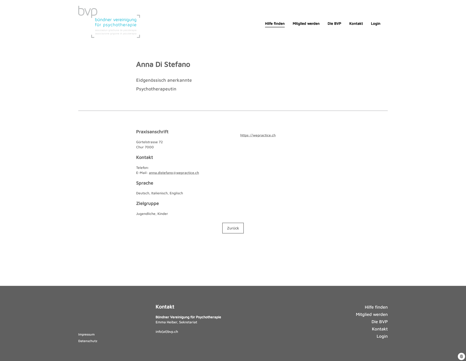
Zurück (233, 228)
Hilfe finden (275, 23)
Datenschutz (87, 341)
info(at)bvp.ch (167, 331)
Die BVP (334, 23)
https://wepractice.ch (258, 135)
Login (375, 23)
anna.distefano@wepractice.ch (174, 172)
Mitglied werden (306, 23)
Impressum (86, 334)
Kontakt (356, 23)
